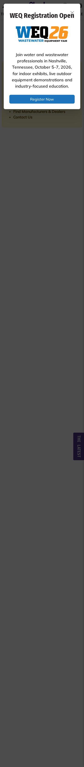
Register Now (42, 99)
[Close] (72, 12)
